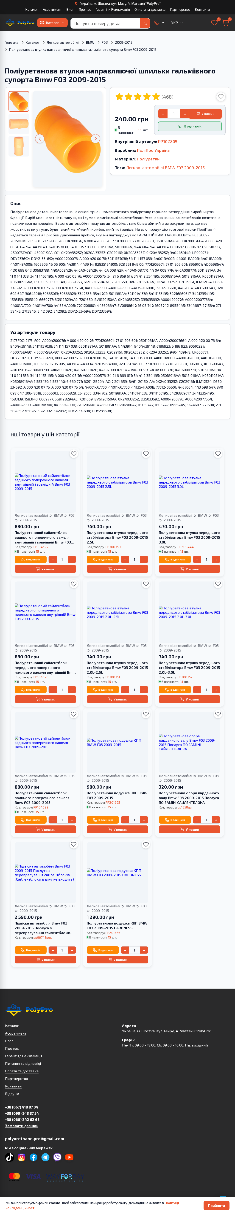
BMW (90, 42)
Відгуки (12, 1093)
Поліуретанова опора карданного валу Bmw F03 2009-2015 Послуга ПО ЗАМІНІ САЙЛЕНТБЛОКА (189, 798)
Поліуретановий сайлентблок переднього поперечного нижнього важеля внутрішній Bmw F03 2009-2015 (45, 667)
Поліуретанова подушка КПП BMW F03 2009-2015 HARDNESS (117, 925)
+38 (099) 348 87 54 (22, 1113)
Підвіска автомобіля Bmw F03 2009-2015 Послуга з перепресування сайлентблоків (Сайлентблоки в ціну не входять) (44, 928)
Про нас (85, 9)
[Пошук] (145, 23)
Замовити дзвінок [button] (21, 1125)
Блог (70, 9)
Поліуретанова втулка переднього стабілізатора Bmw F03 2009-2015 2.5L (117, 537)
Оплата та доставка (149, 9)
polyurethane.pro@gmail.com (34, 1138)
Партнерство (180, 9)
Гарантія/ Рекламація (112, 9)
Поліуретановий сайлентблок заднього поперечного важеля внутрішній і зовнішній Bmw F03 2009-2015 (43, 537)
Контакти (202, 9)
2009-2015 (123, 42)
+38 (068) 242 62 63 (22, 1119)
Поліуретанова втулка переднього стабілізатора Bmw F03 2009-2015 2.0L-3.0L (189, 667)
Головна (11, 42)
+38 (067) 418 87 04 (21, 1107)
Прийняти (216, 1205)
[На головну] (19, 22)
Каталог (31, 9)
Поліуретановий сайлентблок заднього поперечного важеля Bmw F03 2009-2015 (42, 798)
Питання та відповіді (23, 1063)
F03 (104, 42)
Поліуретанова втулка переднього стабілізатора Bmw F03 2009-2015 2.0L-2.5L (117, 667)
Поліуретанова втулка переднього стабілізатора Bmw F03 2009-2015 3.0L (189, 537)
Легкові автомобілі (63, 42)
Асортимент (52, 9)
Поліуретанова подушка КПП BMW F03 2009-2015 (117, 795)
